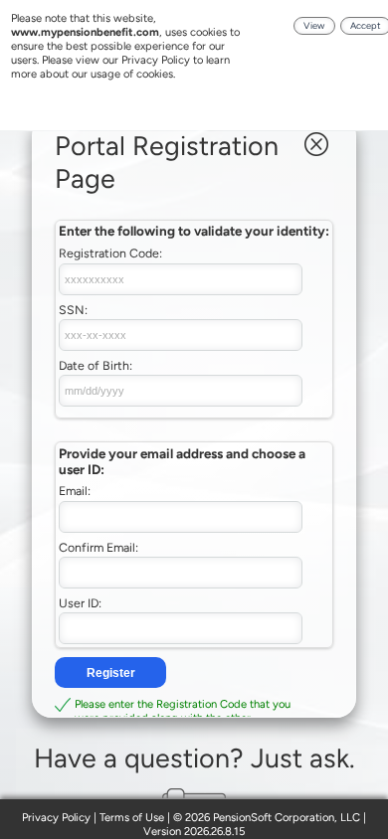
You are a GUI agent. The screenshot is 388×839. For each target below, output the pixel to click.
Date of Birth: (95, 365)
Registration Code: (110, 253)
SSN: (73, 309)
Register (111, 673)
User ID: (80, 602)
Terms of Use (131, 817)
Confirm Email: (98, 547)
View (313, 25)
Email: (75, 490)
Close (316, 144)
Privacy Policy (56, 817)
